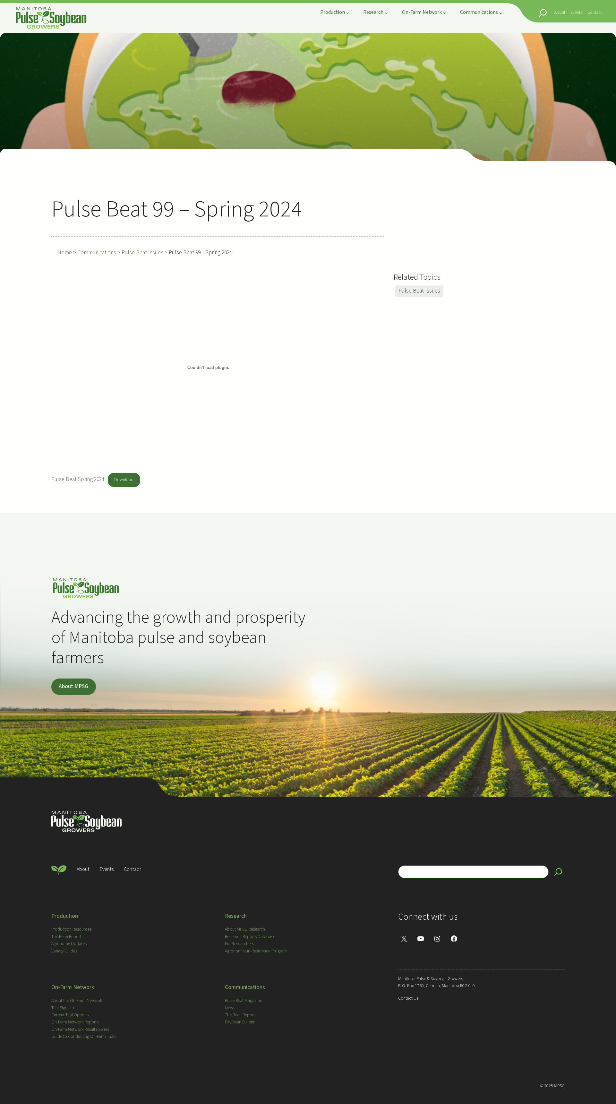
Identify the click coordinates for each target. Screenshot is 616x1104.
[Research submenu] (386, 12)
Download (123, 480)
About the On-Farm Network (76, 1000)
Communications (245, 987)
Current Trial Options (70, 1015)
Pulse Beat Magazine (243, 1000)
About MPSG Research (245, 929)
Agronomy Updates (69, 944)
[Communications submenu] (500, 12)
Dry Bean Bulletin (240, 1022)
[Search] (558, 871)
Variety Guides (64, 951)
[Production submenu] (347, 12)
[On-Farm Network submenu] (444, 12)
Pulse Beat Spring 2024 (77, 479)
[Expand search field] (542, 12)
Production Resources (71, 929)
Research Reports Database (250, 936)
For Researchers (239, 944)
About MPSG (73, 686)
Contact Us (408, 998)
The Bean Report (66, 936)
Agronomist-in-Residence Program (256, 951)
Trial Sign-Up (62, 1008)
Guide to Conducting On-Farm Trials (83, 1036)
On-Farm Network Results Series (80, 1029)
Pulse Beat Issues (419, 291)
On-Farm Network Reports (74, 1022)
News (230, 1008)
